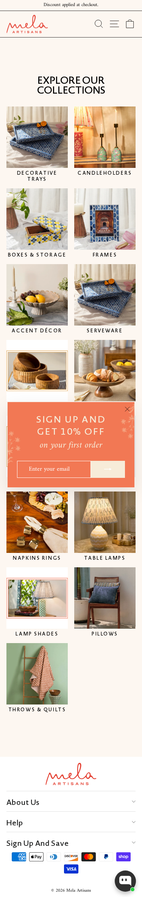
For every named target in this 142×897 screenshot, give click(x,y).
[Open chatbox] (125, 881)
